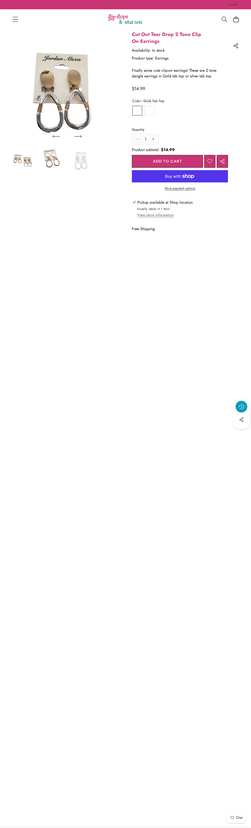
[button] (235, 19)
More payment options (180, 188)
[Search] (224, 19)
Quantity (138, 129)
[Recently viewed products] (241, 407)
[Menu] (15, 19)
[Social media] (241, 420)
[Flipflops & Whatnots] (125, 19)
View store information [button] (155, 215)
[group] (23, 159)
